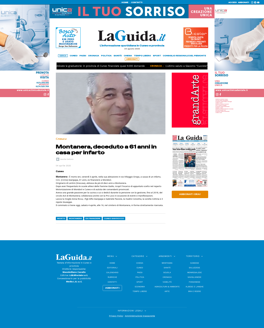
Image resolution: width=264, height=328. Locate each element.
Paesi (139, 272)
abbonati (243, 2)
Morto (61, 218)
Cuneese (194, 263)
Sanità (167, 267)
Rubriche (112, 277)
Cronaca (167, 277)
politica (106, 55)
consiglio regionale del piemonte (184, 55)
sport (157, 55)
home (125, 2)
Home (112, 263)
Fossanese (194, 282)
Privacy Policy (116, 316)
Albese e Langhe (195, 286)
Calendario (112, 272)
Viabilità (167, 282)
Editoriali (112, 267)
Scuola (167, 272)
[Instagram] (252, 2)
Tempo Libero (140, 291)
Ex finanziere (93, 218)
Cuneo (140, 267)
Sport (140, 282)
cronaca (93, 55)
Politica (139, 277)
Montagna (167, 263)
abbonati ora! (190, 194)
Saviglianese (194, 277)
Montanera (75, 218)
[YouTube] (258, 2)
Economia (140, 286)
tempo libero (142, 55)
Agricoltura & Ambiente (167, 286)
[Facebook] (255, 2)
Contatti (112, 282)
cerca (63, 56)
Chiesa (139, 263)
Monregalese (194, 272)
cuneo (74, 55)
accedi (232, 2)
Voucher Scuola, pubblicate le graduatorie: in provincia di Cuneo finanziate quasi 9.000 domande (76, 66)
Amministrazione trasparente (140, 316)
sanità (118, 55)
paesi (82, 55)
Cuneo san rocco (114, 218)
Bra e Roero (194, 291)
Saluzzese (194, 267)
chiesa (128, 55)
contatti (136, 2)
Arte (167, 291)
